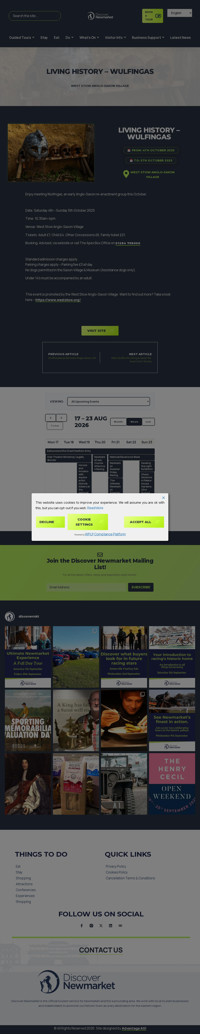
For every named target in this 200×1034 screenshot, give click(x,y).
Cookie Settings (84, 522)
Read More (95, 507)
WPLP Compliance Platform (105, 534)
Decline (46, 522)
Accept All (140, 522)
